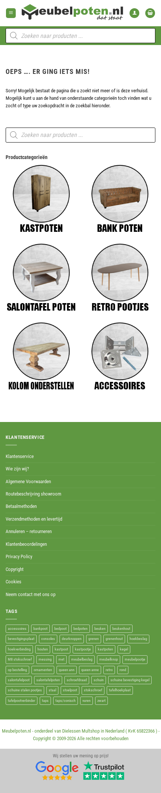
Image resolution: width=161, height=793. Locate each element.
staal (52, 690)
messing (45, 659)
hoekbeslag (138, 638)
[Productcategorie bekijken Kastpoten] (41, 198)
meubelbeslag (81, 659)
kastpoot (61, 649)
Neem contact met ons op (30, 594)
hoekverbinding (19, 649)
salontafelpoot (19, 679)
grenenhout (114, 638)
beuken (100, 628)
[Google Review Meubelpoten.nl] (57, 770)
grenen (93, 638)
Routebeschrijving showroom (33, 494)
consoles (48, 638)
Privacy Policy (19, 556)
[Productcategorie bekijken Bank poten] (119, 198)
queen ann (67, 669)
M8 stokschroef (20, 659)
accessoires (17, 628)
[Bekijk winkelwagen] (150, 13)
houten (42, 649)
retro (109, 669)
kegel (124, 649)
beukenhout (121, 628)
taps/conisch (65, 700)
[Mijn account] (134, 13)
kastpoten (105, 649)
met (61, 659)
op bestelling (17, 669)
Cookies (13, 581)
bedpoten (80, 628)
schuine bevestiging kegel (129, 679)
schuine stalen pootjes (25, 690)
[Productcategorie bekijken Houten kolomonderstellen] (41, 356)
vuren (86, 700)
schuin (99, 679)
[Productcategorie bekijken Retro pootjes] (119, 277)
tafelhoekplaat (120, 690)
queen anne (90, 669)
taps (45, 700)
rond (122, 669)
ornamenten (43, 669)
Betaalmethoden (21, 506)
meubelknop (108, 659)
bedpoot (60, 628)
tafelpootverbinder (21, 700)
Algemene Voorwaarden (28, 481)
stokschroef (93, 690)
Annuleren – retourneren (29, 531)
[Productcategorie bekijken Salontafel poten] (41, 277)
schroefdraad (77, 679)
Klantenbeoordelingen (26, 544)
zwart (101, 700)
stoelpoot (70, 690)
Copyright (15, 569)
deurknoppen (72, 638)
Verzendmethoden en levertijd (34, 519)
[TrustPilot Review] (103, 770)
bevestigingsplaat (21, 638)
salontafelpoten (48, 679)
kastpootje (83, 649)
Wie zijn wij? (17, 469)
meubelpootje (135, 659)
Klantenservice (20, 456)
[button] (11, 13)
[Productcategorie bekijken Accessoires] (119, 356)
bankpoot (40, 628)
